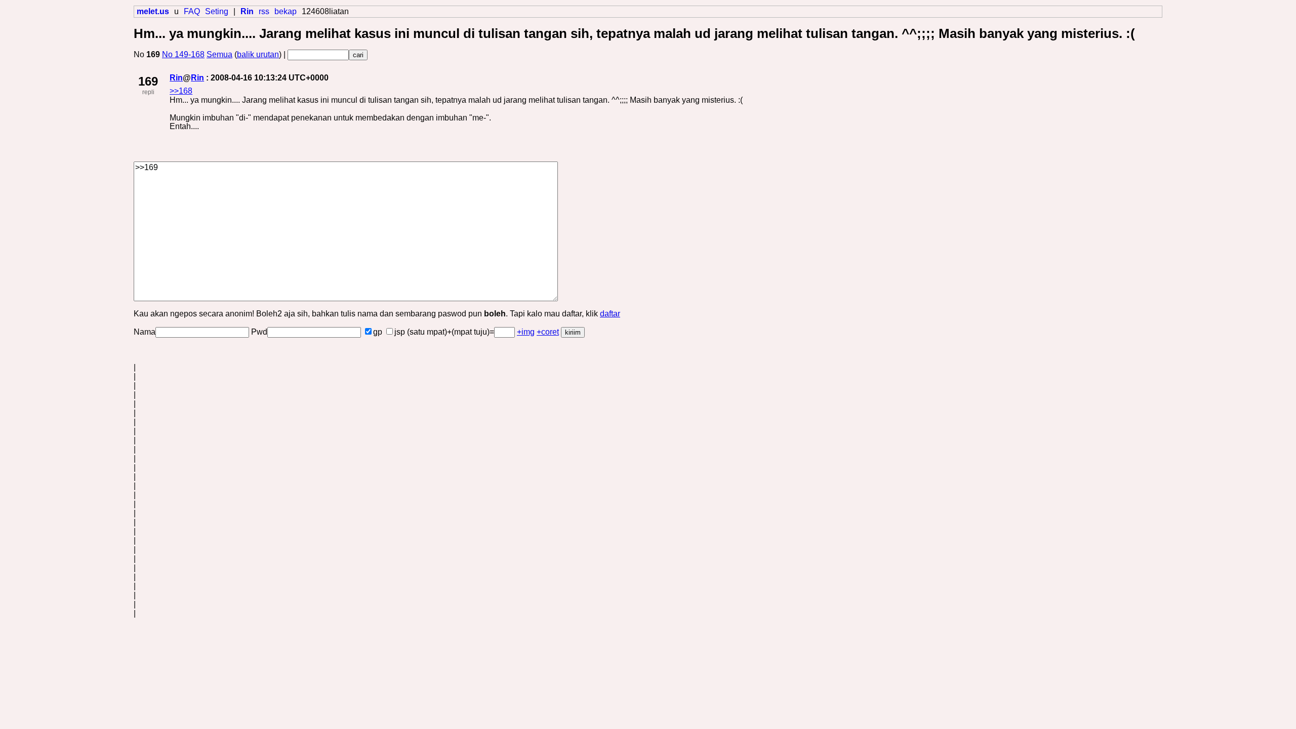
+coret (548, 332)
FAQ (192, 11)
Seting (216, 11)
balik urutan (258, 54)
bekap (285, 11)
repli (148, 92)
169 (148, 81)
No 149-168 (183, 54)
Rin (176, 77)
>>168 (181, 91)
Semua (219, 54)
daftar (610, 313)
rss (264, 11)
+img (526, 332)
